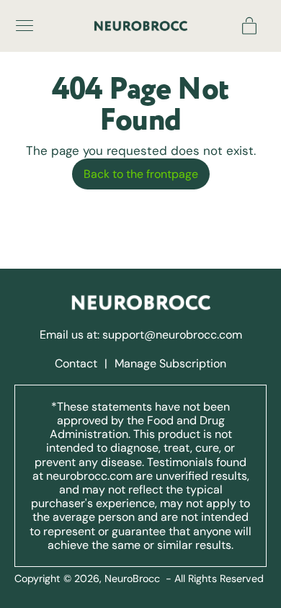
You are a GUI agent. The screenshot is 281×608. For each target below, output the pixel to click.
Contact (77, 363)
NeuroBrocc (132, 578)
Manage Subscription (170, 363)
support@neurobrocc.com (172, 334)
